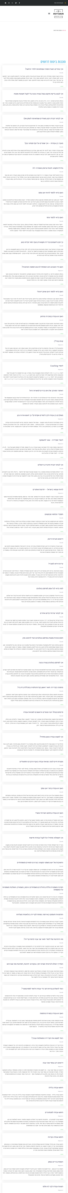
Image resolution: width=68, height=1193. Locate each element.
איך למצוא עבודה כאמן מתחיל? (51, 737)
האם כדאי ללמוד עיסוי (55, 217)
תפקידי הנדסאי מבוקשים (54, 514)
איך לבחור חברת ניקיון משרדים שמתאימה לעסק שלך (43, 118)
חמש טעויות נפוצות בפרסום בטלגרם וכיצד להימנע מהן (43, 638)
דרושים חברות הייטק (55, 539)
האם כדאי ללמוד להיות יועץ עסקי (50, 193)
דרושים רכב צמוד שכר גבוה (53, 1063)
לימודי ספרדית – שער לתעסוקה (51, 440)
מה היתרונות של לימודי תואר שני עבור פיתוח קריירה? (43, 939)
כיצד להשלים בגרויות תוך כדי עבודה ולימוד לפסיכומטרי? (42, 989)
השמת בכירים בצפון (55, 1162)
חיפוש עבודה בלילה (56, 1087)
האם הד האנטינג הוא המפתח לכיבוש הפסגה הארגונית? (42, 267)
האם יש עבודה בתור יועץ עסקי (52, 788)
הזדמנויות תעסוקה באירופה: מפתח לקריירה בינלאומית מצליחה (39, 914)
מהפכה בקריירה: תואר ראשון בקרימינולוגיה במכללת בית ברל (40, 687)
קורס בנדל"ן (58, 341)
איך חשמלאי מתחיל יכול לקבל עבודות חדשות (46, 838)
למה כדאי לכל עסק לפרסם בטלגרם (49, 588)
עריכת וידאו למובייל (56, 564)
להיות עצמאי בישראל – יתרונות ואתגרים (48, 489)
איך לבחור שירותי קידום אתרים (51, 613)
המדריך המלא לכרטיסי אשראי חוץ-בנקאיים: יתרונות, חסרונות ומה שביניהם (35, 964)
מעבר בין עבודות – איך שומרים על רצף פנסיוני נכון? (44, 143)
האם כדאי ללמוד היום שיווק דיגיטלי (50, 291)
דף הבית (64, 30)
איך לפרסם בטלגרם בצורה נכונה (51, 662)
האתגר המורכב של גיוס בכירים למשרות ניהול (46, 390)
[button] (49, 13)
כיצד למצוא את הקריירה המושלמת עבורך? (47, 1038)
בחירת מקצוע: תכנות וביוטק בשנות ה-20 (47, 168)
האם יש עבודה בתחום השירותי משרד (49, 813)
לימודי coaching (56, 366)
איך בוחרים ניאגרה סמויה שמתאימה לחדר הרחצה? (44, 69)
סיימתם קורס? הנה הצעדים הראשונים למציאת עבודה (43, 712)
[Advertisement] (34, 45)
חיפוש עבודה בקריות (55, 1137)
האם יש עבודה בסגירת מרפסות (51, 1013)
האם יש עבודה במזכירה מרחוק (51, 316)
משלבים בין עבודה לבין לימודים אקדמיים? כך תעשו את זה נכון (40, 415)
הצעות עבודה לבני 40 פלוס (53, 1186)
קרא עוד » (61, 86)
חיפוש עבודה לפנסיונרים (54, 1112)
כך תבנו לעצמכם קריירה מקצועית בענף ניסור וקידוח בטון (42, 242)
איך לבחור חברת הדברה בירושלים (50, 465)
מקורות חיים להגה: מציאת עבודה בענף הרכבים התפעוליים (41, 761)
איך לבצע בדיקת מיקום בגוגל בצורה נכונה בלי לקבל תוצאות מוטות (38, 94)
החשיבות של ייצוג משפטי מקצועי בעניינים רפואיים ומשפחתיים (40, 862)
